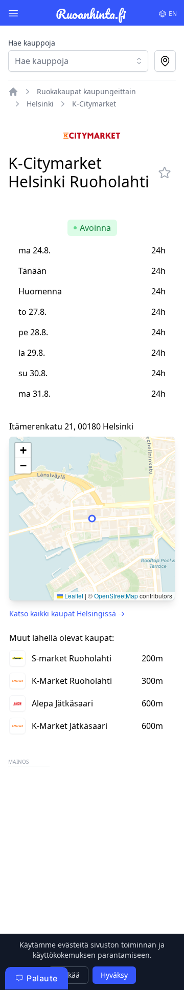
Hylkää (68, 975)
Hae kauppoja (31, 43)
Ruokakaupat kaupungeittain (86, 91)
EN (173, 13)
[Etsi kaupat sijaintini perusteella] (165, 61)
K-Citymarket (94, 104)
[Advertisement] (92, 861)
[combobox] (78, 61)
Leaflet (73, 595)
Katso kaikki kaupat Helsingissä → (67, 613)
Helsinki (40, 104)
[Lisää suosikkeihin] (164, 172)
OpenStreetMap (116, 595)
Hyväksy (114, 975)
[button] (23, 450)
